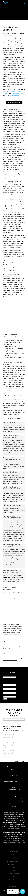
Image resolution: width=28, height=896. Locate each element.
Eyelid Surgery (6, 737)
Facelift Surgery (7, 734)
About (12, 883)
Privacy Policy (12, 879)
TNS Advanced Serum (12, 851)
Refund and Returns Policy (12, 873)
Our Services (12, 886)
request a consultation (17, 93)
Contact (13, 867)
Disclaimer (12, 870)
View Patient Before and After (10, 658)
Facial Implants (7, 753)
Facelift (13, 855)
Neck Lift (12, 858)
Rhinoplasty (6, 745)
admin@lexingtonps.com (10, 781)
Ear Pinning (6, 747)
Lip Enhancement (7, 742)
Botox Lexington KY (13, 864)
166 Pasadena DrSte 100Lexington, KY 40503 (14, 787)
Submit (4, 698)
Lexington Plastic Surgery (9, 761)
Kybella (5, 755)
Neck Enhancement (8, 750)
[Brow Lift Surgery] (13, 621)
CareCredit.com (16, 650)
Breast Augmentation (12, 861)
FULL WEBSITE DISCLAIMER (14, 828)
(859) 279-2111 (15, 95)
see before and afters (14, 102)
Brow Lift (5, 739)
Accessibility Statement (13, 876)
